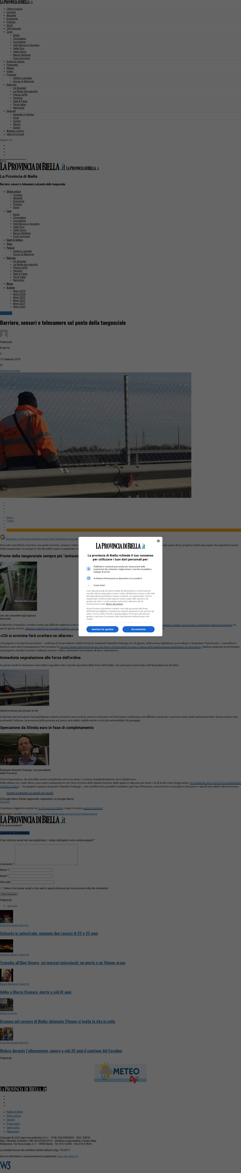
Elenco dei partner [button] (114, 604)
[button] (120, 585)
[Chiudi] (158, 541)
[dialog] (120, 586)
